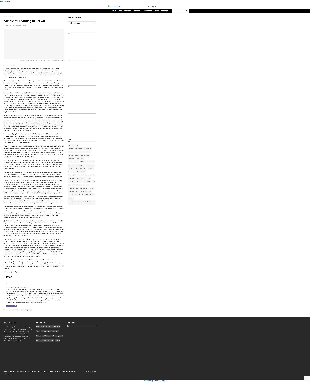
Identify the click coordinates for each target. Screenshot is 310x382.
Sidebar (92, 194)
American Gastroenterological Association (80, 148)
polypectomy (83, 191)
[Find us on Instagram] (88, 371)
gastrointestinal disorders (87, 175)
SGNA (86, 194)
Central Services (53, 331)
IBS (69, 184)
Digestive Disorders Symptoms (77, 165)
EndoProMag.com (6, 1)
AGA (77, 145)
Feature (83, 171)
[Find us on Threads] (90, 372)
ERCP (38, 340)
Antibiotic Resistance (53, 326)
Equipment (59, 336)
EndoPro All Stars (80, 168)
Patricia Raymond (26, 310)
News (120, 11)
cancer (77, 155)
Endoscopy (71, 171)
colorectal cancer (73, 161)
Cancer (44, 331)
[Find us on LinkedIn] (92, 371)
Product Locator (73, 194)
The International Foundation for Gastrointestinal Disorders (82, 202)
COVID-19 (82, 161)
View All (57, 340)
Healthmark (78, 181)
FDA (78, 171)
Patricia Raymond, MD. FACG (17, 287)
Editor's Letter (90, 165)
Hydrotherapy (87, 181)
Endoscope (90, 168)
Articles (127, 11)
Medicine (85, 184)
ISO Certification (77, 184)
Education (71, 168)
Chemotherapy (85, 155)
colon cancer (80, 158)
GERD (89, 178)
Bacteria (71, 155)
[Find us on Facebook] (86, 371)
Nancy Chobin (84, 188)
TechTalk (71, 198)
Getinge (71, 181)
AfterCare (10, 16)
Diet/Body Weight (48, 336)
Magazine (136, 11)
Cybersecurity (91, 161)
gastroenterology (73, 175)
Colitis (38, 336)
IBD (94, 181)
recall (81, 194)
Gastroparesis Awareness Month (77, 178)
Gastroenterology (47, 340)
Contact (164, 11)
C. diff (38, 331)
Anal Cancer (40, 326)
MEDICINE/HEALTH (73, 188)
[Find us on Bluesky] (95, 372)
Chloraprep (71, 158)
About (156, 11)
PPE (90, 191)
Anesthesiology (73, 152)
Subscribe (148, 11)
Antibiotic (81, 152)
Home (114, 11)
